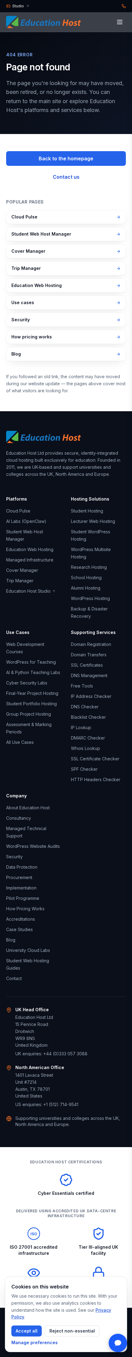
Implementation (21, 887)
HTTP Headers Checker (95, 779)
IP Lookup (81, 727)
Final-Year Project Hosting (32, 693)
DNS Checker (85, 706)
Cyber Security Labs (26, 682)
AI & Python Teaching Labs (33, 672)
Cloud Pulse (24, 216)
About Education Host (28, 807)
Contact (14, 978)
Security (20, 319)
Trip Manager (26, 268)
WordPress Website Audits (33, 846)
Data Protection (21, 867)
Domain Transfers (89, 654)
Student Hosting (87, 510)
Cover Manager (28, 251)
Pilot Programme (22, 898)
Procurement (19, 877)
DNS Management (89, 675)
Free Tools (82, 685)
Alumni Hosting (85, 588)
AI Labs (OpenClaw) (26, 521)
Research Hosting (89, 567)
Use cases (22, 302)
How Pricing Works (25, 908)
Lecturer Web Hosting (93, 521)
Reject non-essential (72, 1330)
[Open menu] (120, 22)
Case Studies (19, 929)
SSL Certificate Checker (95, 758)
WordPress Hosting (90, 598)
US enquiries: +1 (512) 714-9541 (46, 1104)
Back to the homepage (66, 158)
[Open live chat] (118, 1343)
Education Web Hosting (36, 285)
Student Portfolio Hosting (31, 703)
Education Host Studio (28, 591)
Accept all (26, 1330)
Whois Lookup (85, 748)
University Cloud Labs (28, 950)
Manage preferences (34, 1342)
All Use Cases (20, 742)
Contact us (66, 177)
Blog (16, 353)
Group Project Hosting (28, 714)
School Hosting (86, 577)
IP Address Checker (91, 696)
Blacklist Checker (88, 717)
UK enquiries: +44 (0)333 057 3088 (51, 1053)
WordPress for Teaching (31, 662)
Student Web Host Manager (41, 234)
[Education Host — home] (45, 22)
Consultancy (18, 818)
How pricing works (31, 336)
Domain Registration (91, 644)
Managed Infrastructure (29, 559)
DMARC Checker (88, 737)
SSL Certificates (87, 665)
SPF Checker (84, 769)
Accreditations (20, 919)
